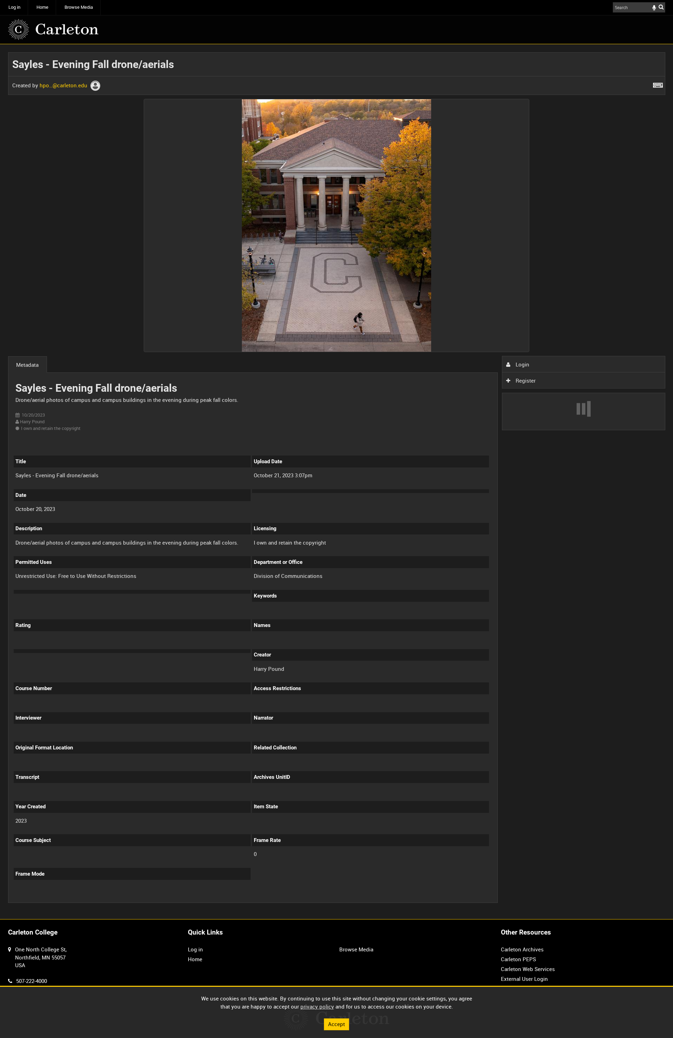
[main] (336, 481)
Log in (14, 7)
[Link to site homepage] (53, 29)
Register (525, 380)
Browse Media (78, 7)
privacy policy (317, 1006)
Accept (336, 1023)
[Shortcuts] (658, 83)
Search (661, 6)
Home (42, 7)
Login (521, 364)
